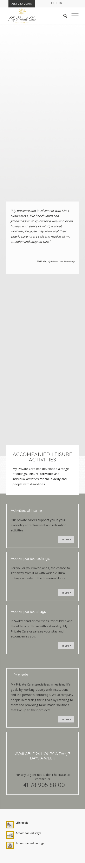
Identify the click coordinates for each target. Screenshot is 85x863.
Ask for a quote (22, 3)
